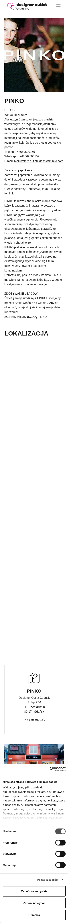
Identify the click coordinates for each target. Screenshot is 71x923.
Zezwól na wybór (34, 903)
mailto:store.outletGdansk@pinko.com (38, 161)
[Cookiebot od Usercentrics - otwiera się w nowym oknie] (50, 769)
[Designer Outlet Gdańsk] (27, 6)
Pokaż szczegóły (48, 879)
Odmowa (34, 914)
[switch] (60, 842)
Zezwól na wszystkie (34, 891)
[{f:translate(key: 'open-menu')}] (58, 6)
